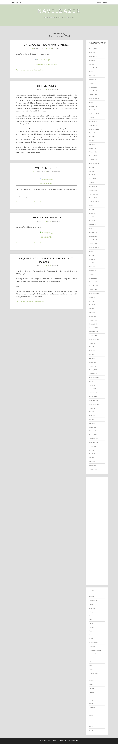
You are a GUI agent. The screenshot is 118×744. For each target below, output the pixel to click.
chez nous (92, 608)
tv (89, 711)
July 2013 (92, 137)
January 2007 (93, 396)
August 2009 (92, 297)
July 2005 (92, 450)
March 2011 (92, 224)
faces (90, 619)
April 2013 (92, 144)
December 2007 (93, 373)
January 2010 (93, 278)
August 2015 (92, 102)
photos (91, 681)
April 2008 (92, 358)
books (91, 604)
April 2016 (92, 75)
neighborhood (93, 673)
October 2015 (93, 94)
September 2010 (94, 247)
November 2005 (93, 442)
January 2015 (93, 106)
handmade (92, 646)
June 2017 (92, 60)
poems (91, 684)
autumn (91, 597)
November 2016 (93, 68)
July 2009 (92, 301)
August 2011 (92, 205)
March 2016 (92, 79)
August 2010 (92, 251)
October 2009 (93, 289)
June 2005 (92, 454)
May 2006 (91, 419)
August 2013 (92, 133)
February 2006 (93, 431)
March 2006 (92, 427)
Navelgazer (16, 2)
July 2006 (92, 412)
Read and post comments (24, 70)
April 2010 (92, 266)
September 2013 (94, 129)
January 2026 (93, 49)
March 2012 (92, 179)
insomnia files (93, 654)
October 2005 (93, 446)
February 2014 (93, 117)
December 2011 (93, 190)
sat (49, 48)
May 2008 (91, 354)
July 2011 (92, 209)
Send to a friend (39, 70)
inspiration (92, 658)
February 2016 (93, 83)
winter (91, 726)
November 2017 (93, 56)
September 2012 (94, 163)
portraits (92, 688)
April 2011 (92, 221)
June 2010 (92, 259)
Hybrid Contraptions (95, 650)
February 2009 (93, 320)
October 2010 (93, 244)
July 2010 (92, 255)
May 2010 (91, 263)
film (90, 631)
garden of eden (93, 642)
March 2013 (92, 148)
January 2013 (93, 156)
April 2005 (92, 461)
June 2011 (92, 213)
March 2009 (92, 316)
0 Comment (56, 48)
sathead (91, 696)
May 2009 (91, 309)
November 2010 (93, 240)
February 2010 (93, 274)
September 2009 (94, 293)
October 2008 (93, 335)
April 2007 (92, 385)
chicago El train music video (46, 44)
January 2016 (93, 87)
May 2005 (91, 458)
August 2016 (92, 72)
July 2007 (92, 381)
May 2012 (91, 171)
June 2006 (92, 415)
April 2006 (92, 423)
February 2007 (93, 393)
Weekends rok (46, 167)
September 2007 (94, 377)
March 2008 (92, 362)
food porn (92, 635)
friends (91, 639)
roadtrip (91, 692)
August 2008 (92, 343)
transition (92, 707)
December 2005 (93, 438)
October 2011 (93, 198)
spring (91, 700)
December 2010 (93, 236)
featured (91, 627)
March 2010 (92, 270)
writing (91, 730)
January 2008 (93, 370)
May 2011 (91, 217)
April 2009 (92, 312)
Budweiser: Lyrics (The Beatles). (46, 64)
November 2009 (93, 286)
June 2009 (92, 305)
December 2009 (93, 282)
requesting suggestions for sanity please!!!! (46, 260)
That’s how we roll (46, 217)
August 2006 (92, 408)
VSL (38, 54)
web (90, 723)
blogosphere (93, 600)
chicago (91, 612)
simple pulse (46, 85)
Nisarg (75, 740)
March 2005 (92, 465)
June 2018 (92, 52)
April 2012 (92, 175)
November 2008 (93, 331)
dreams (91, 616)
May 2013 (91, 140)
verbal (105, 2)
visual (99, 2)
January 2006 (93, 435)
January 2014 (93, 121)
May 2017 (91, 64)
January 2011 (93, 232)
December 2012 (93, 160)
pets (90, 677)
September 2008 (94, 339)
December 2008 (93, 328)
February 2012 (93, 182)
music (91, 669)
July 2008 (92, 347)
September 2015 (94, 98)
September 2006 (94, 404)
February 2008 (93, 366)
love (90, 665)
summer (91, 703)
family (91, 623)
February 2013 (93, 152)
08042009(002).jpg (46, 237)
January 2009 (93, 324)
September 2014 (94, 114)
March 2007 (92, 389)
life (90, 661)
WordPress (63, 740)
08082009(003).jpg (46, 183)
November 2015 (93, 91)
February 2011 (93, 228)
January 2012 (93, 186)
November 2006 (93, 400)
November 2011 (93, 194)
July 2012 (92, 167)
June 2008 (92, 351)
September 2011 (94, 202)
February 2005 (93, 469)
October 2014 (93, 110)
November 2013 (93, 125)
